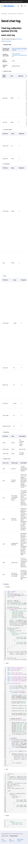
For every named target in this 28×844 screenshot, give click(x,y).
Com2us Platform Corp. (17, 833)
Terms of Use (5, 836)
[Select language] (21, 6)
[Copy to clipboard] (25, 592)
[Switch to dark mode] (18, 6)
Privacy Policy (14, 836)
